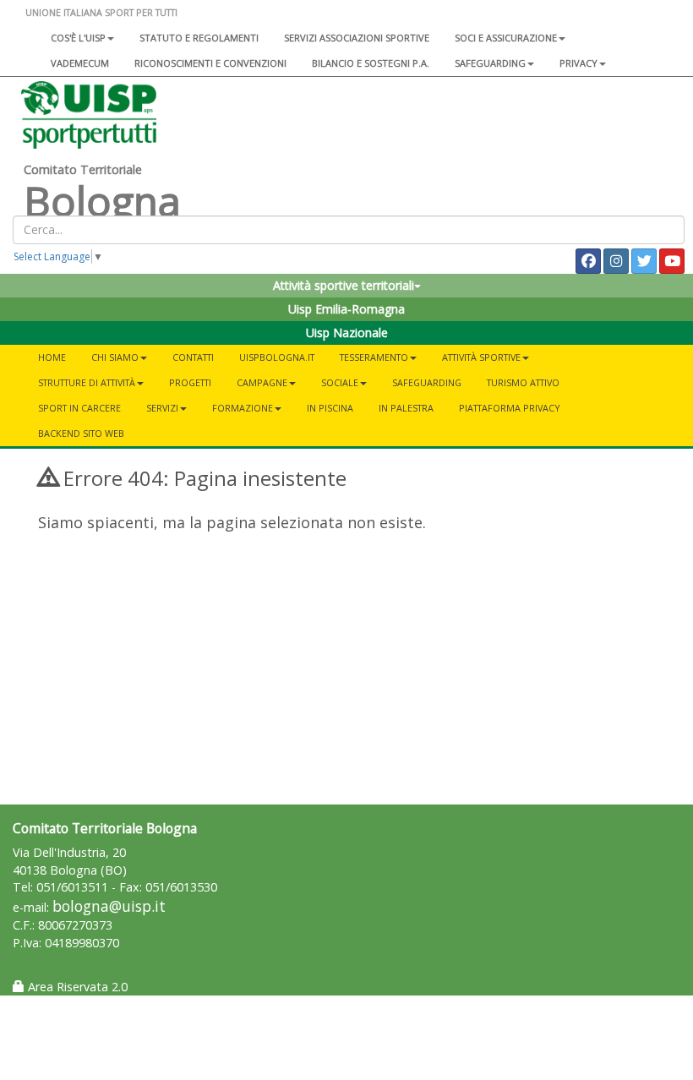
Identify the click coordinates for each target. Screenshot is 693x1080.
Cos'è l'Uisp (78, 37)
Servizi (162, 407)
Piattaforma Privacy (509, 407)
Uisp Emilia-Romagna (346, 309)
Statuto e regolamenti (199, 37)
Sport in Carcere (79, 407)
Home (52, 357)
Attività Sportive (481, 357)
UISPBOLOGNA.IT (276, 357)
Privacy (578, 63)
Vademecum (80, 63)
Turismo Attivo (523, 382)
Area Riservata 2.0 (76, 987)
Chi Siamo (115, 357)
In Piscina (330, 407)
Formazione (242, 407)
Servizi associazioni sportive (356, 37)
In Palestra (406, 407)
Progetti (190, 382)
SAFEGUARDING (490, 63)
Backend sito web (81, 433)
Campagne (262, 382)
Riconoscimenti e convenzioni (210, 63)
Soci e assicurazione (506, 37)
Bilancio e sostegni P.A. (370, 63)
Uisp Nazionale (347, 333)
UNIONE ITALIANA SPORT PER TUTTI (101, 12)
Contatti (193, 357)
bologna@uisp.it (109, 906)
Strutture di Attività (86, 382)
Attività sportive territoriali (343, 285)
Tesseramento (374, 357)
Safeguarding (426, 382)
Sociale (339, 382)
